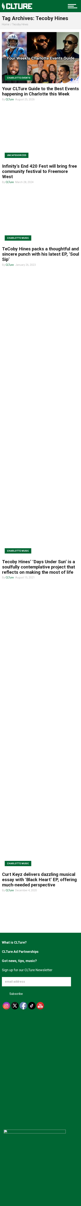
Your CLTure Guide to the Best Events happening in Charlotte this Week (40, 91)
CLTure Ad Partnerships (20, 952)
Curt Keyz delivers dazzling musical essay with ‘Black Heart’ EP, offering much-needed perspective (39, 880)
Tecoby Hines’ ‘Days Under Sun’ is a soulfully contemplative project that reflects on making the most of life (38, 567)
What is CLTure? (14, 942)
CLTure (10, 99)
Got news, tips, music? (19, 961)
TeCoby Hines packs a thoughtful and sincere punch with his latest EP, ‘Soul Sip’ (40, 254)
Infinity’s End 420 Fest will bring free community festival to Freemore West (39, 171)
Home (5, 24)
